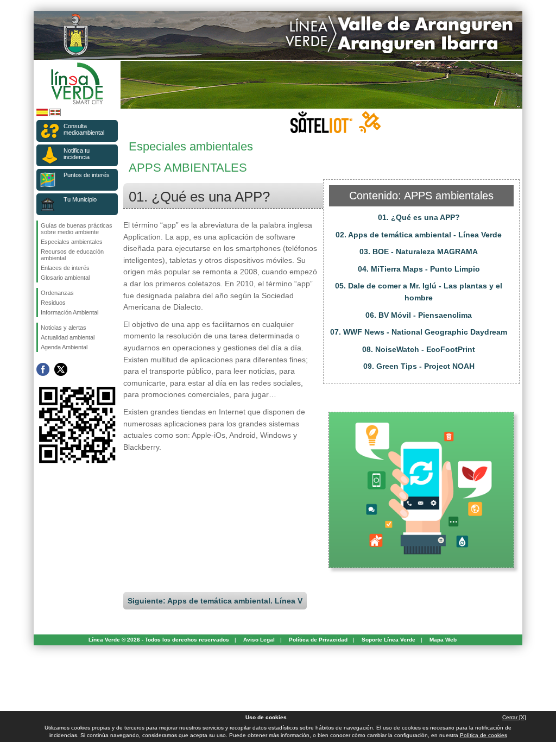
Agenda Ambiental (64, 347)
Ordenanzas (57, 293)
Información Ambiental (69, 312)
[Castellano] (42, 114)
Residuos (53, 302)
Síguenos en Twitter (60, 369)
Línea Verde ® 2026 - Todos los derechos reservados (159, 640)
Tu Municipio (80, 199)
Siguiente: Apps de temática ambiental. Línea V (215, 600)
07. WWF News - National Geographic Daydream (418, 332)
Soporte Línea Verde (388, 640)
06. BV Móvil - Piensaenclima (418, 315)
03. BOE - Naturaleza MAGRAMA (418, 251)
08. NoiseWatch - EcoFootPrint (418, 349)
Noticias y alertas (63, 327)
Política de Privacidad (318, 640)
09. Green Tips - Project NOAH (419, 366)
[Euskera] (55, 114)
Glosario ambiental (65, 277)
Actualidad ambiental (67, 337)
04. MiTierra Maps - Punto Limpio (419, 269)
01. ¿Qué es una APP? (419, 217)
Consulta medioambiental (84, 129)
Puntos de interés (87, 175)
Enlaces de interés (65, 268)
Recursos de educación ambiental (72, 254)
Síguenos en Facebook (42, 369)
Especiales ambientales (72, 241)
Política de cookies (483, 735)
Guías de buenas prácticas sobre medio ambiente (76, 228)
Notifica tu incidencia (77, 153)
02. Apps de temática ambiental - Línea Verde (419, 234)
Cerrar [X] (514, 717)
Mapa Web (443, 640)
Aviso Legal (259, 640)
